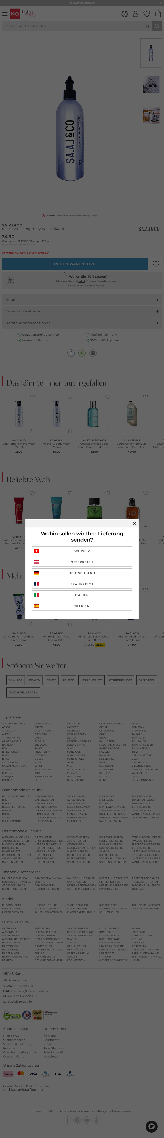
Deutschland (82, 573)
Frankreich (82, 584)
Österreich (82, 562)
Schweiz (82, 551)
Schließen (134, 523)
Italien (82, 595)
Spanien (82, 606)
